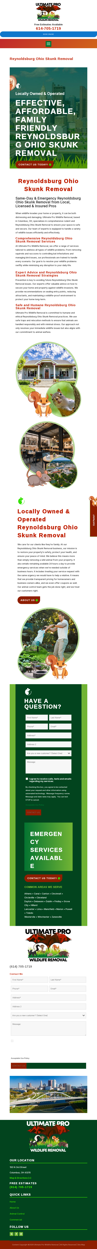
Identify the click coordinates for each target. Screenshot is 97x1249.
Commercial (16, 1219)
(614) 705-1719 (21, 966)
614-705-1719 (48, 28)
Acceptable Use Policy (35, 805)
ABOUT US (27, 600)
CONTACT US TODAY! (33, 164)
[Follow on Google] (11, 1234)
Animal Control (17, 1213)
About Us (14, 1208)
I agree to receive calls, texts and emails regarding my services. (50, 780)
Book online (48, 34)
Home (13, 1201)
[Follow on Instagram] (21, 1234)
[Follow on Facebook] (16, 1234)
